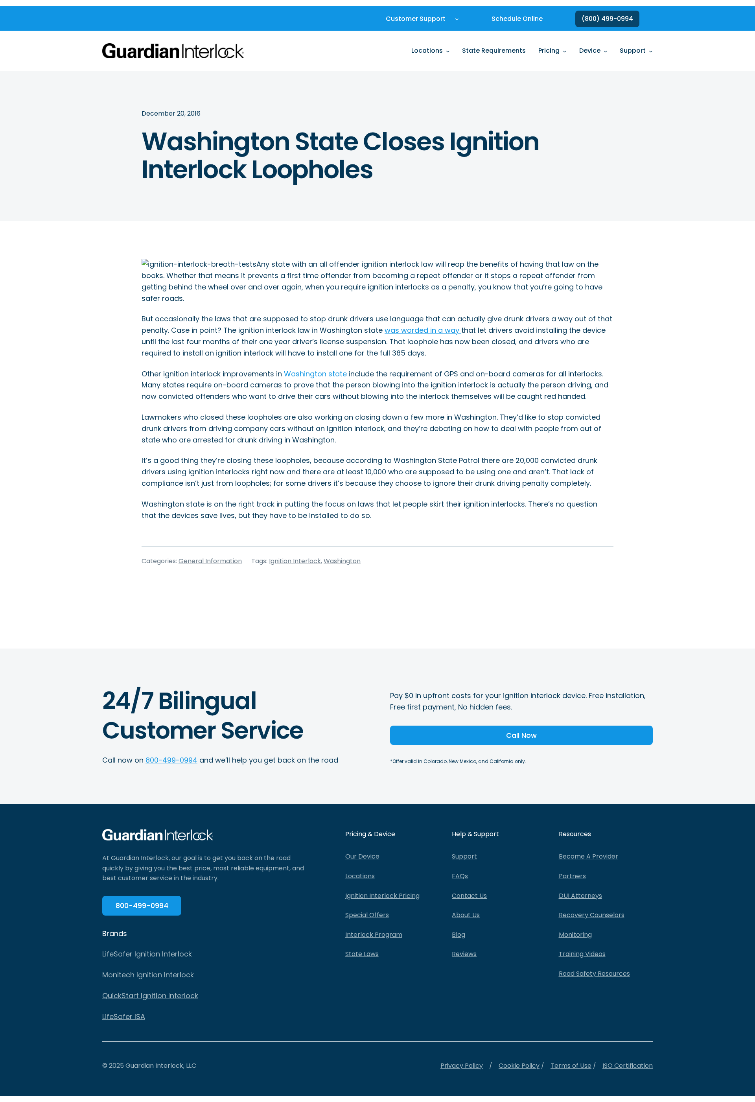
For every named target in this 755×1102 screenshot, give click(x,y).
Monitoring (575, 934)
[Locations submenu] (448, 51)
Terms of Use (571, 1065)
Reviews (464, 953)
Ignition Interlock (295, 561)
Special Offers (367, 915)
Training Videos (582, 953)
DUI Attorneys (580, 895)
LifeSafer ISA (123, 1016)
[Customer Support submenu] (457, 19)
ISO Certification (627, 1065)
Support (464, 856)
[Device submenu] (606, 51)
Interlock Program (373, 934)
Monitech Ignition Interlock (148, 975)
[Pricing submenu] (565, 51)
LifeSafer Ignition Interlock (147, 954)
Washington (342, 561)
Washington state (316, 374)
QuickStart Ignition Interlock (150, 996)
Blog (458, 934)
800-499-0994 (171, 760)
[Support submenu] (651, 51)
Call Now (521, 735)
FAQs (460, 876)
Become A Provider (588, 856)
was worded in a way (423, 330)
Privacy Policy (461, 1065)
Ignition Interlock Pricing (382, 895)
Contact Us (469, 895)
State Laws (362, 953)
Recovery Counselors (591, 915)
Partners (572, 876)
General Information (210, 561)
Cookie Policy (519, 1065)
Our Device (362, 856)
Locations (360, 876)
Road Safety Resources (594, 973)
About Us (466, 915)
